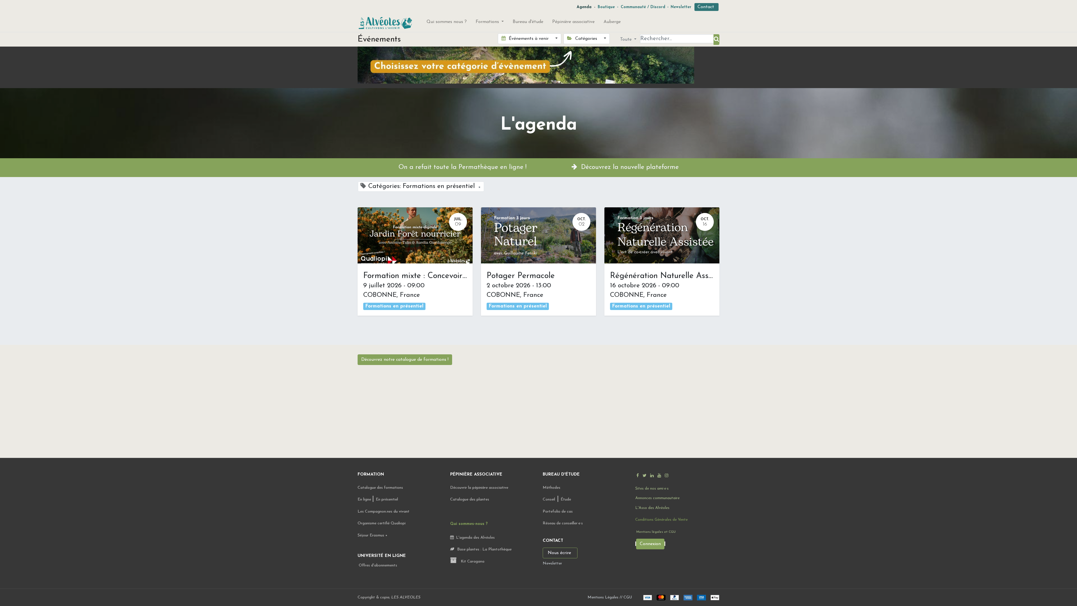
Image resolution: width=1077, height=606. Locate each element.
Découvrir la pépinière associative (479, 488)
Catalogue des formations (380, 488)
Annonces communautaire (657, 498)
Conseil (549, 499)
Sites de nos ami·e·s (652, 488)
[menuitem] (447, 23)
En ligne (365, 499)
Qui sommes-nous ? (469, 524)
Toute (626, 39)
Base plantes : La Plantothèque (484, 549)
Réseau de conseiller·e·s (563, 523)
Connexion (650, 544)
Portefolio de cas (558, 511)
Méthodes (551, 488)
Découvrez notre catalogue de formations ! (404, 359)
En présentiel (387, 499)
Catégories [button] (586, 38)
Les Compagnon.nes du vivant (383, 511)
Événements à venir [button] (528, 38)
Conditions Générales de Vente (661, 520)
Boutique (606, 7)
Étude (566, 499)
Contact (706, 7)
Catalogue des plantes (469, 499)
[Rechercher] (716, 39)
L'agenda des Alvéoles (474, 538)
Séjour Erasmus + (372, 535)
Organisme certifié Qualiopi (382, 523)
